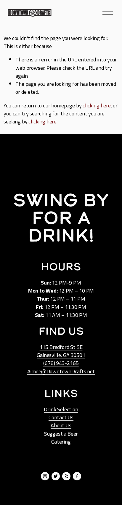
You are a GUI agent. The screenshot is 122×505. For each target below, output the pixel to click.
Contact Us (61, 417)
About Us (61, 425)
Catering (61, 442)
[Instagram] (45, 476)
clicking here (97, 105)
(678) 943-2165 (60, 363)
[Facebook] (77, 476)
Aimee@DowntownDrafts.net (61, 371)
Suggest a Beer (61, 434)
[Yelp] (66, 476)
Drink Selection (61, 409)
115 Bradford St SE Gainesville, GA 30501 (61, 351)
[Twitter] (56, 476)
